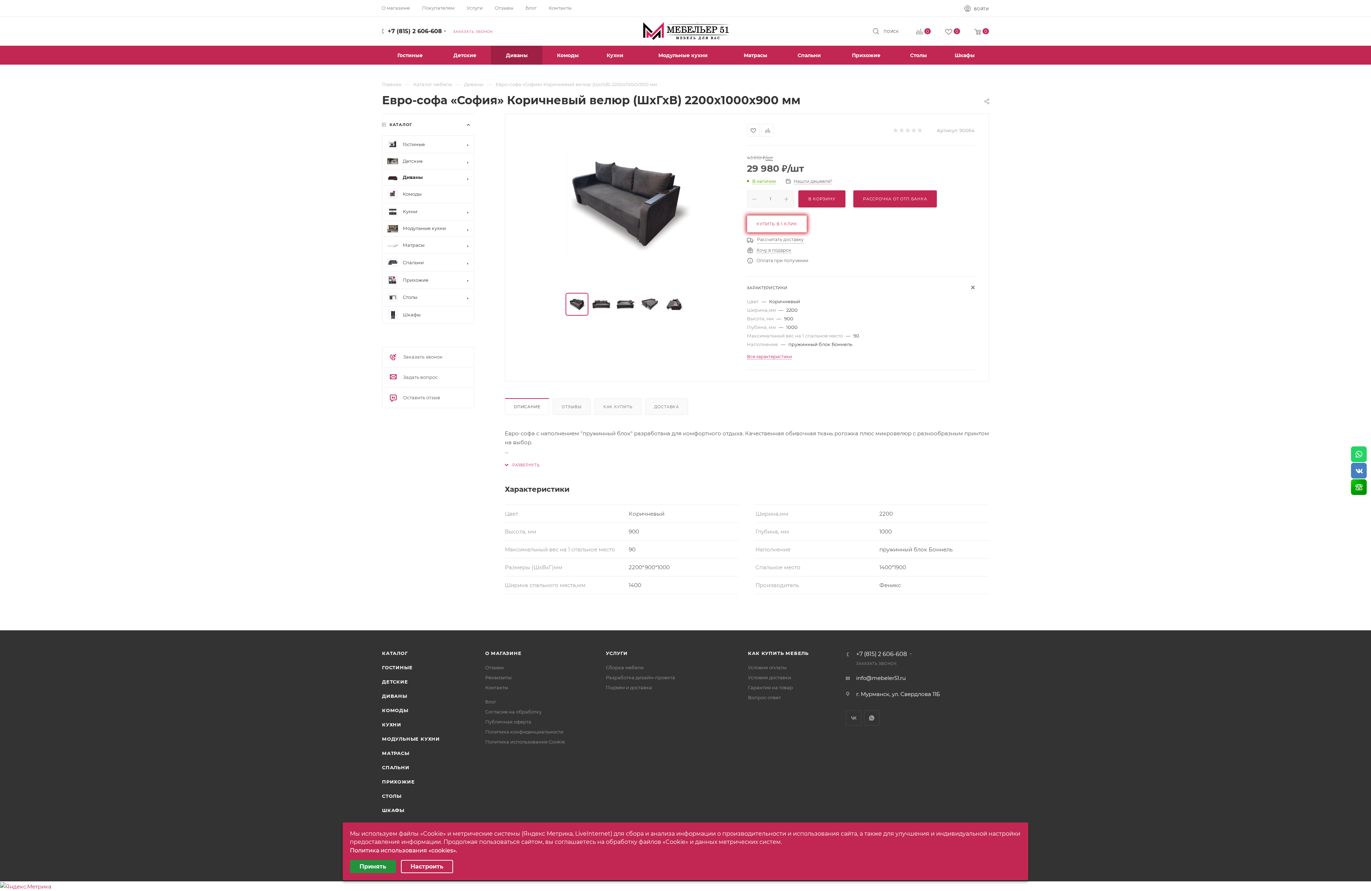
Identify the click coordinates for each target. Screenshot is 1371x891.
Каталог (395, 653)
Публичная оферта (508, 722)
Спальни (396, 767)
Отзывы (572, 406)
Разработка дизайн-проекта (640, 677)
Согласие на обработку (513, 712)
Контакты (496, 687)
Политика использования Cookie (525, 742)
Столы (392, 796)
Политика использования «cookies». (403, 850)
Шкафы (393, 810)
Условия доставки (769, 677)
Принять (373, 866)
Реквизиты (498, 677)
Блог (490, 702)
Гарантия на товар (770, 687)
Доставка (666, 406)
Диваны (394, 696)
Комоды (395, 710)
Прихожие (398, 782)
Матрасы (396, 753)
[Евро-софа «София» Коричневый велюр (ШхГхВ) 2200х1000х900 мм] (626, 204)
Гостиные (397, 667)
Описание (527, 406)
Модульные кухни (411, 739)
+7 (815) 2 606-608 (415, 31)
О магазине (503, 653)
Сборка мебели (625, 667)
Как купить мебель (778, 653)
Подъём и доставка (629, 687)
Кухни (391, 724)
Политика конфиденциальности (524, 732)
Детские (395, 682)
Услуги (617, 653)
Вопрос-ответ (764, 697)
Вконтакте (853, 718)
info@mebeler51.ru (881, 678)
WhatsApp (871, 718)
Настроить (427, 866)
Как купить (618, 406)
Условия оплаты (767, 667)
